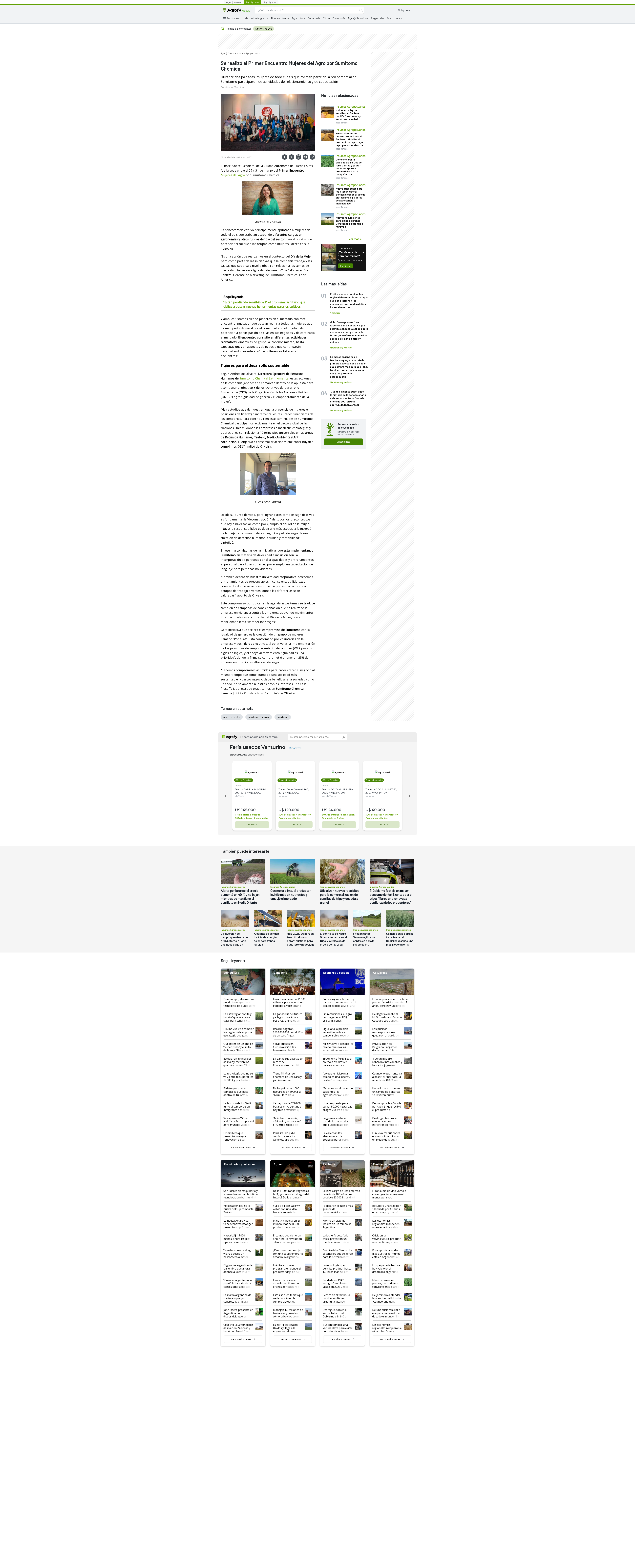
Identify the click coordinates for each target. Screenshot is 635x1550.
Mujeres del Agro (233, 175)
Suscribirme (343, 441)
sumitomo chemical (258, 717)
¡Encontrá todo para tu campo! (259, 736)
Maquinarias (394, 18)
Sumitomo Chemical (232, 87)
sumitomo (282, 717)
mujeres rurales (231, 717)
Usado (238, 785)
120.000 (292, 810)
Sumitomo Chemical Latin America (264, 378)
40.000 (378, 810)
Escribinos (345, 266)
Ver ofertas (295, 748)
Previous (225, 796)
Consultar (252, 824)
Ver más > (355, 239)
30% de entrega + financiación (251, 818)
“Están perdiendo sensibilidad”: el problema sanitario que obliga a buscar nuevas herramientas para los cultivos (264, 304)
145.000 (248, 810)
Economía (338, 18)
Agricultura (298, 18)
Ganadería (314, 18)
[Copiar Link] (312, 157)
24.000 (334, 810)
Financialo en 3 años (289, 818)
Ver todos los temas (241, 1147)
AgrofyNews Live (358, 18)
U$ (237, 810)
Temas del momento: (238, 28)
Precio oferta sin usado (247, 815)
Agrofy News (227, 53)
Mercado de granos (256, 18)
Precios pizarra (280, 18)
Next (410, 796)
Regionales (377, 18)
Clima (326, 18)
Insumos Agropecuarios (248, 53)
